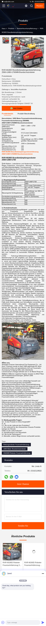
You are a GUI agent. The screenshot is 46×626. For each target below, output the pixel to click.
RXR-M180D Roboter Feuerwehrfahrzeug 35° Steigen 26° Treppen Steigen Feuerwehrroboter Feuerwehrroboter (12, 564)
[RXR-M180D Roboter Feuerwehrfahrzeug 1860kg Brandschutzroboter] (33, 551)
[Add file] (2, 622)
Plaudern (39, 6)
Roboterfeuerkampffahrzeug (27, 28)
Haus (3, 28)
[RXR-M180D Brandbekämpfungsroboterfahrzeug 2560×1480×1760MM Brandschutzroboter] (27, 52)
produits (11, 28)
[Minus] (43, 573)
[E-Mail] (16, 476)
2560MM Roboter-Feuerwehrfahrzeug (16, 453)
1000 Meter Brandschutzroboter (14, 449)
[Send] (43, 622)
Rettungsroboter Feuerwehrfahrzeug (16, 444)
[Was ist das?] (11, 477)
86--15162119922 (37, 1)
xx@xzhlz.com (9, 1)
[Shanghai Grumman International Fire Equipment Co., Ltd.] (11, 5)
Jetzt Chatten (23, 484)
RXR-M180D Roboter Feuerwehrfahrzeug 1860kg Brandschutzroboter (32, 564)
